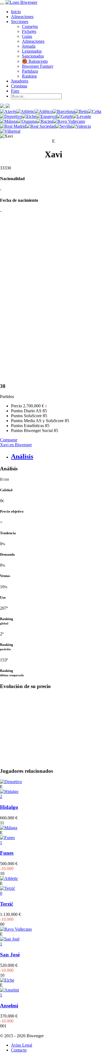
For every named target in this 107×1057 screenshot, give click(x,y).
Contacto (19, 1050)
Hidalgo (9, 807)
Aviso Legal (21, 1045)
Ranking (29, 76)
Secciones (19, 21)
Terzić (6, 904)
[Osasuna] (26, 121)
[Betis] (81, 111)
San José (10, 954)
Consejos (30, 26)
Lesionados (32, 51)
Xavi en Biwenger (16, 444)
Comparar (8, 439)
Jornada (28, 46)
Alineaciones (22, 16)
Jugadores (19, 81)
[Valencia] (81, 126)
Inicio (16, 11)
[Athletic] (25, 111)
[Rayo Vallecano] (69, 121)
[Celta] (94, 111)
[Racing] (44, 121)
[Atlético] (44, 111)
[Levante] (82, 116)
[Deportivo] (11, 116)
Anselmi (9, 1005)
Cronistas (19, 86)
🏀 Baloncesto (35, 61)
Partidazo (30, 71)
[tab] (59, 456)
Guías (27, 36)
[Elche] (29, 116)
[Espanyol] (46, 116)
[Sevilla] (63, 126)
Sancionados (33, 56)
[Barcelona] (64, 111)
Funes (6, 853)
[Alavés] (8, 111)
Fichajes (29, 31)
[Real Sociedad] (40, 126)
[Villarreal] (10, 131)
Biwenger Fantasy (38, 66)
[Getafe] (65, 116)
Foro (15, 91)
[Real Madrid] (13, 126)
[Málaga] (8, 121)
